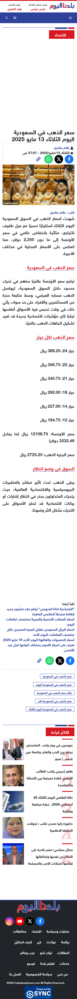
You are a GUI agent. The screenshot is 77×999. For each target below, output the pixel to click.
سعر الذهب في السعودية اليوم (54, 684)
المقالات (63, 952)
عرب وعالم (27, 952)
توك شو (46, 952)
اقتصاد (36, 931)
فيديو (31, 963)
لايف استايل (23, 941)
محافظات (19, 931)
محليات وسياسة (58, 931)
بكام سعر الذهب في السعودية (54, 692)
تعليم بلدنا (47, 963)
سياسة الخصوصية (39, 974)
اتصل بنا (15, 974)
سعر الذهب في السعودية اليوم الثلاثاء (50, 709)
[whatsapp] (38, 159)
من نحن (62, 974)
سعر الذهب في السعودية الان (55, 701)
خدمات (64, 963)
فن (39, 941)
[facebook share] (69, 159)
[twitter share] (59, 159)
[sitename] (38, 907)
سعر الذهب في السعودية (57, 676)
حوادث (51, 941)
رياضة (65, 941)
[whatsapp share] (48, 159)
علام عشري (62, 147)
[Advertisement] (38, 82)
